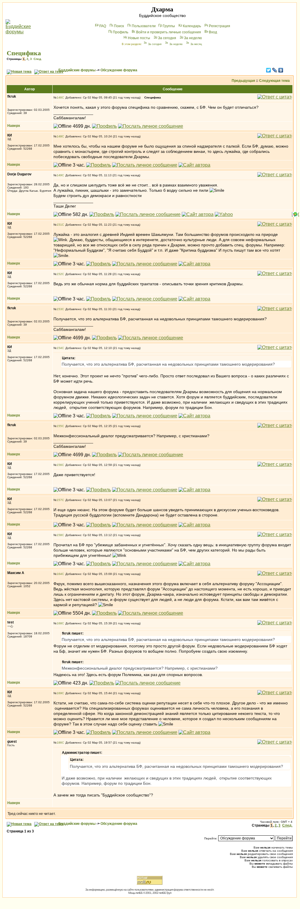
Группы (169, 26)
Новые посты (139, 38)
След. (38, 59)
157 (59, 500)
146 (59, 97)
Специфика (24, 53)
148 (59, 136)
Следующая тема (274, 81)
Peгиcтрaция (219, 26)
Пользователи (144, 26)
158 (59, 535)
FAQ (102, 26)
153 (59, 309)
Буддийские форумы (77, 70)
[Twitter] (269, 70)
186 (59, 742)
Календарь (192, 26)
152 (59, 274)
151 (59, 224)
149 (59, 175)
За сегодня (167, 38)
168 (59, 623)
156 (59, 464)
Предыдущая (243, 81)
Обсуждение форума (118, 70)
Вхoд (213, 32)
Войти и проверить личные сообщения (168, 32)
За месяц (196, 44)
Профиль (120, 32)
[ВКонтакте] (281, 70)
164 (59, 574)
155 (59, 426)
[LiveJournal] (275, 70)
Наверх (13, 126)
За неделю (193, 38)
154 (59, 348)
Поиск (119, 26)
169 (59, 693)
